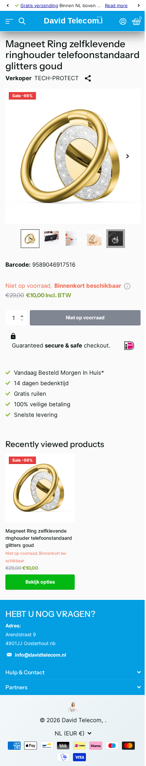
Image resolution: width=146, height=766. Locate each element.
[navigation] (7, 5)
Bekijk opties (40, 582)
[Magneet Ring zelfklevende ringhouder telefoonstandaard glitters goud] (40, 487)
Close (73, 672)
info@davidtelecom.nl (40, 655)
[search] (22, 21)
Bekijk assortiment (9, 21)
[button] (23, 312)
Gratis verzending (39, 5)
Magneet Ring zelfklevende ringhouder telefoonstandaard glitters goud (38, 538)
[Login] (122, 21)
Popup (127, 285)
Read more (116, 5)
